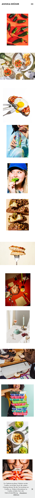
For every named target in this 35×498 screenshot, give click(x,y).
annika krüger (10, 4)
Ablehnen (16, 495)
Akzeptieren (23, 493)
